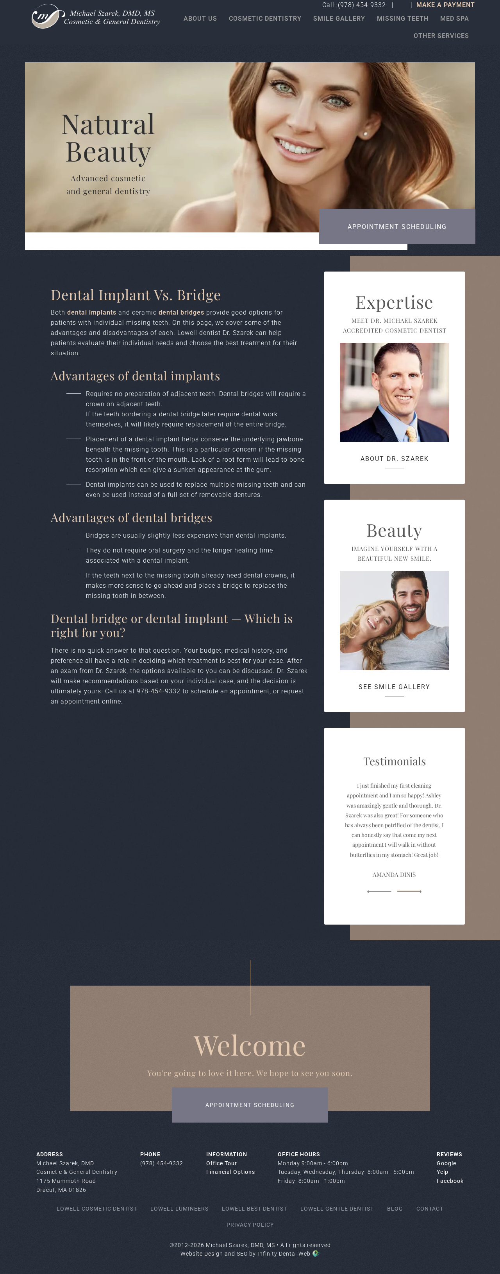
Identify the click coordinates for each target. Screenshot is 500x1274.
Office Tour (221, 1163)
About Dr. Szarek (395, 458)
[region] (394, 826)
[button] (379, 891)
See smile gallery (394, 687)
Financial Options (230, 1172)
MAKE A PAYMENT (445, 5)
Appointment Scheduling (397, 226)
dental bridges (182, 312)
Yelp (442, 1172)
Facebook (450, 1181)
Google (446, 1163)
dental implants (91, 312)
